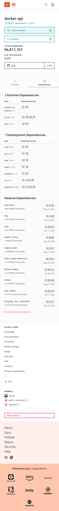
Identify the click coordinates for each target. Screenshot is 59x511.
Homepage (9, 331)
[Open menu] (7, 4)
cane (8, 147)
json (9, 124)
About (8, 427)
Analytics (8, 366)
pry (8, 153)
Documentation (11, 336)
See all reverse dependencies (17, 311)
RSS (6, 361)
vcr (8, 180)
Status (8, 442)
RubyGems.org (20, 468)
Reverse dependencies (14, 371)
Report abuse (13, 415)
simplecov (11, 173)
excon (9, 117)
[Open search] (46, 4)
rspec (9, 167)
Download (9, 341)
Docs (7, 432)
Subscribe (8, 356)
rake (9, 160)
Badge (7, 351)
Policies (9, 437)
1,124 (49, 65)
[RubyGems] (14, 4)
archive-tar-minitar (9, 109)
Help (7, 451)
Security (10, 446)
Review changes (11, 346)
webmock (11, 187)
